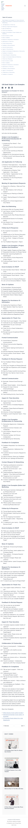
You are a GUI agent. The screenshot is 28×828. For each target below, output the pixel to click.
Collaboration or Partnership (8, 72)
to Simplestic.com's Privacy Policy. (14, 823)
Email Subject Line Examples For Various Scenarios (13, 20)
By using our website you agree (14, 821)
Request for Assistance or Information (10, 39)
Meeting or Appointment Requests (9, 26)
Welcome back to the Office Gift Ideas (14, 788)
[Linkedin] (12, 87)
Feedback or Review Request (8, 45)
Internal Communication (7, 47)
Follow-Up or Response (7, 30)
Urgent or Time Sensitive (7, 70)
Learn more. (14, 824)
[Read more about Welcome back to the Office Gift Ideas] (12, 782)
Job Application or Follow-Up (8, 24)
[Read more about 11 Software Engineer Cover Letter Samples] (12, 763)
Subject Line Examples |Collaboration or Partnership (13, 51)
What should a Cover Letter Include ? (13, 712)
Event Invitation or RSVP (7, 35)
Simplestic (9, 5)
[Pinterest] (9, 87)
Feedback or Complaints (7, 53)
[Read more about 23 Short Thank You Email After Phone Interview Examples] (12, 799)
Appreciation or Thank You (8, 41)
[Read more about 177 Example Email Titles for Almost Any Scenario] (12, 743)
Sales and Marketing (6, 28)
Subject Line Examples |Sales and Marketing (11, 56)
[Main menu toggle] (25, 5)
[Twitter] (5, 87)
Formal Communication (7, 43)
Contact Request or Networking (9, 55)
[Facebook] (2, 87)
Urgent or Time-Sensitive (7, 49)
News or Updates (6, 37)
